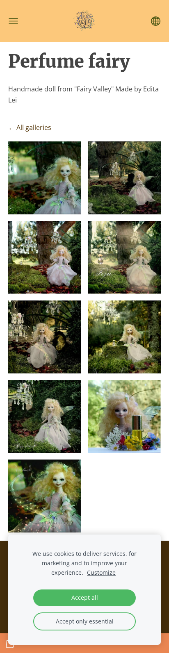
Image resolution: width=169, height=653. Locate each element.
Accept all (84, 597)
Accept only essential (85, 621)
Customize (101, 572)
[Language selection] (155, 21)
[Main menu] (13, 21)
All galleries (33, 127)
